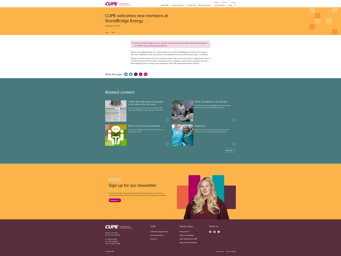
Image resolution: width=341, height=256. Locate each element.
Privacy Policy (219, 251)
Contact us (153, 239)
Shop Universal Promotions (188, 243)
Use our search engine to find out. (155, 45)
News (230, 5)
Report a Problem (231, 251)
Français (233, 2)
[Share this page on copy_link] (140, 74)
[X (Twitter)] (219, 232)
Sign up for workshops (187, 235)
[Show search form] (235, 5)
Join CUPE (216, 2)
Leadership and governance (159, 232)
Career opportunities (156, 235)
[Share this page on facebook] (131, 74)
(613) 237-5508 (113, 241)
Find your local (192, 5)
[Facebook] (210, 232)
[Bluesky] (214, 232)
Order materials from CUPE (188, 239)
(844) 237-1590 (115, 243)
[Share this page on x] (135, 74)
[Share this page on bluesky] (126, 74)
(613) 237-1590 (112, 239)
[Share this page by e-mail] (145, 74)
